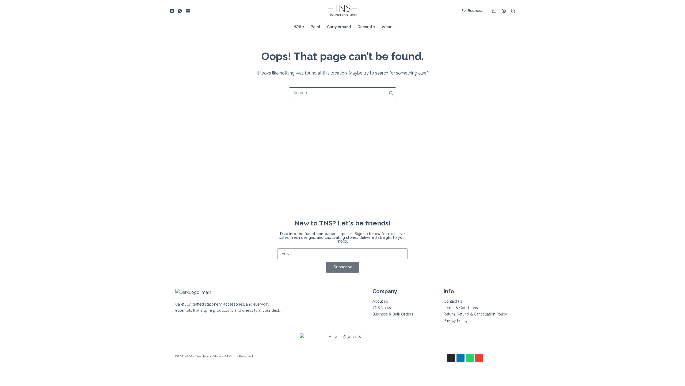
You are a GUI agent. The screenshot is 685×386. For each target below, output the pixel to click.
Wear (386, 27)
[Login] (504, 11)
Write (299, 27)
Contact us (453, 301)
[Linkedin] (460, 358)
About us (380, 301)
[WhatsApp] (180, 11)
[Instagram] (172, 11)
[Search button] (391, 93)
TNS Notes (381, 308)
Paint (315, 27)
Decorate (366, 27)
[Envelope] (479, 358)
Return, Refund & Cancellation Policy (475, 314)
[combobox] (337, 92)
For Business (472, 11)
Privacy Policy (456, 320)
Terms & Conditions (461, 308)
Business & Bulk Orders (392, 314)
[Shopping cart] (494, 11)
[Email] (188, 11)
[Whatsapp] (470, 358)
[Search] (513, 11)
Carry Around (339, 27)
